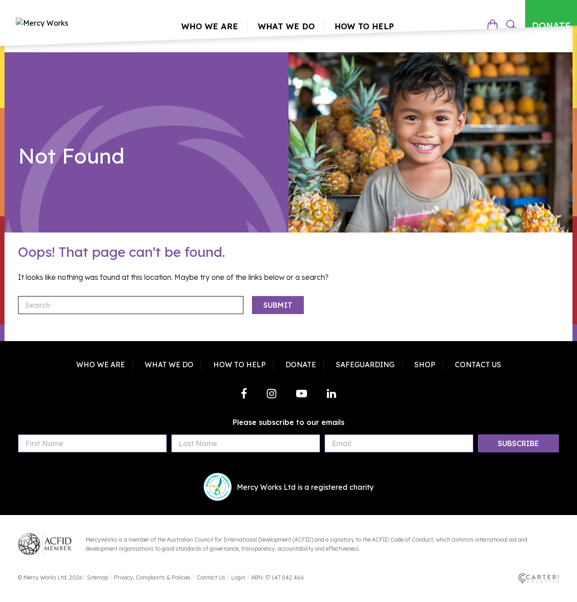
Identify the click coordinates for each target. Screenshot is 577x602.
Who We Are (209, 26)
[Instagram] (271, 393)
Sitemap (97, 577)
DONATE (551, 25)
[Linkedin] (331, 393)
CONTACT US (478, 364)
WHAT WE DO (169, 364)
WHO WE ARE (100, 364)
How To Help (364, 26)
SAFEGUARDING (365, 364)
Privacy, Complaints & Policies (152, 577)
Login (238, 577)
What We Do (286, 26)
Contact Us (211, 577)
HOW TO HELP (239, 364)
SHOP (424, 364)
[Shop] (492, 25)
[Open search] (512, 25)
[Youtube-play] (301, 393)
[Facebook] (244, 393)
